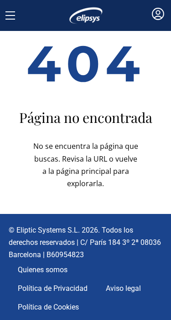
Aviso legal (123, 288)
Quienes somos (42, 269)
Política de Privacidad (53, 288)
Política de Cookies (48, 307)
